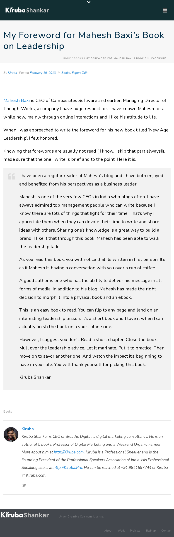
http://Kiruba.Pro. (68, 467)
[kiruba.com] (25, 515)
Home (67, 58)
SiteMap (151, 530)
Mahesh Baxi (16, 100)
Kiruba (12, 73)
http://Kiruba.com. (69, 452)
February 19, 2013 (43, 73)
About (108, 530)
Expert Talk (79, 73)
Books (78, 58)
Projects (135, 530)
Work (121, 530)
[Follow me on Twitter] (24, 485)
